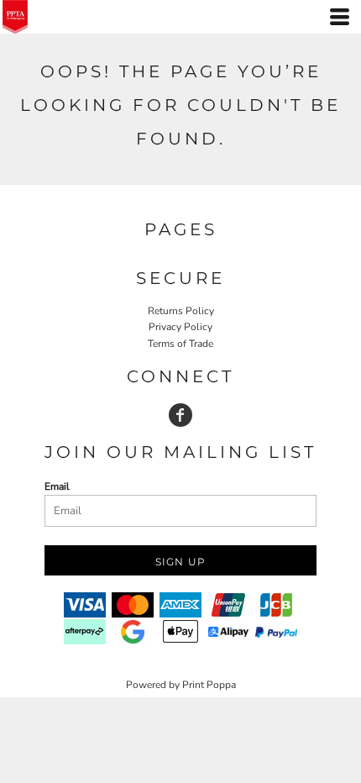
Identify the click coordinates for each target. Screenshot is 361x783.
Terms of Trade (180, 343)
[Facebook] (180, 415)
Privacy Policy (180, 327)
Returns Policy (181, 311)
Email (57, 486)
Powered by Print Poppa (181, 684)
